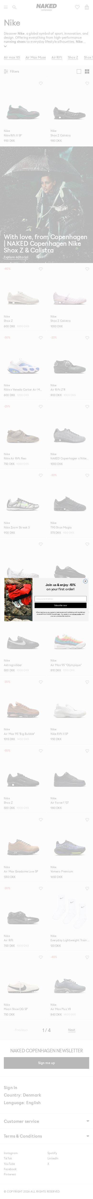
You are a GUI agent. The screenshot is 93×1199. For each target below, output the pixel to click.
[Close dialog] (85, 581)
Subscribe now (60, 605)
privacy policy (76, 614)
